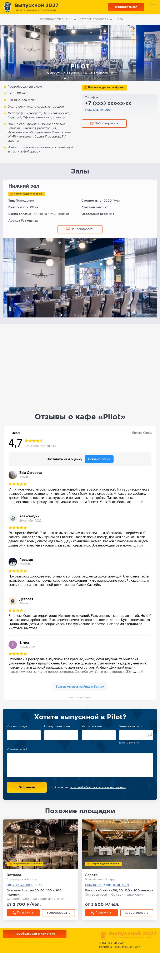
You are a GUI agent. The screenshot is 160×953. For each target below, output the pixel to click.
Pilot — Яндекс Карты (80, 697)
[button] (6, 53)
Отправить (27, 787)
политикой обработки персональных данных (97, 787)
